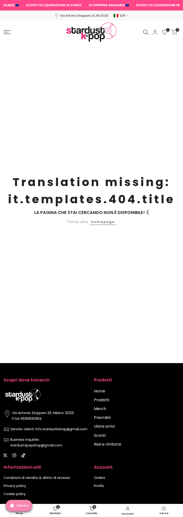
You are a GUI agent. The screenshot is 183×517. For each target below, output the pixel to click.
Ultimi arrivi (104, 426)
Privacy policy (15, 485)
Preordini (102, 417)
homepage (103, 221)
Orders (99, 477)
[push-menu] (7, 32)
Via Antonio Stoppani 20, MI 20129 (84, 16)
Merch (100, 408)
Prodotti (101, 400)
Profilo (99, 485)
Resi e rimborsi (107, 444)
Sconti (100, 435)
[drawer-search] (145, 32)
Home (99, 391)
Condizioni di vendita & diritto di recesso (37, 477)
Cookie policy (15, 494)
